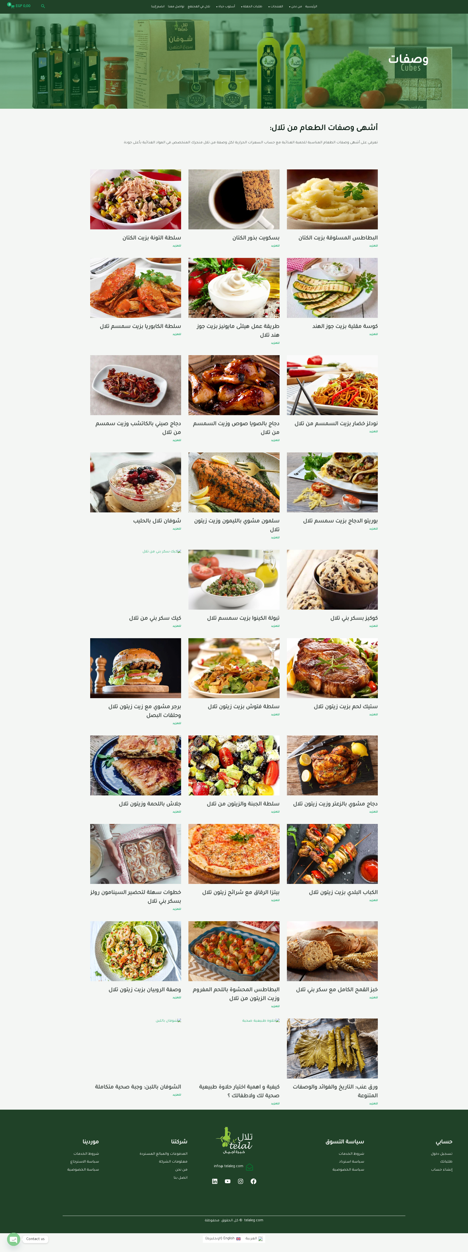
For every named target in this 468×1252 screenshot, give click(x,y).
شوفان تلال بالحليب (157, 522)
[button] (42, 6)
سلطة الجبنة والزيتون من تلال (243, 805)
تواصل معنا (176, 7)
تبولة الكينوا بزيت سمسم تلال (243, 619)
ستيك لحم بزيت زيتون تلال (346, 707)
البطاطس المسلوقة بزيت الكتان (338, 239)
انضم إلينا (158, 7)
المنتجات (277, 7)
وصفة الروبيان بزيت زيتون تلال (144, 990)
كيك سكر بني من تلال (155, 619)
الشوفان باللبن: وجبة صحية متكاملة (138, 1088)
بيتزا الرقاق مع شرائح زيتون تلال (241, 893)
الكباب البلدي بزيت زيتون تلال (343, 893)
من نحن (296, 7)
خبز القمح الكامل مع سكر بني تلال (337, 990)
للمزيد (373, 246)
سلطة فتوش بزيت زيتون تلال (244, 707)
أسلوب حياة (226, 7)
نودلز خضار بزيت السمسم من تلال (336, 424)
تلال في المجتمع (199, 7)
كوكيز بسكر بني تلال (354, 619)
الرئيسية (311, 7)
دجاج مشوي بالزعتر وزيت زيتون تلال (335, 805)
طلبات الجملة (252, 7)
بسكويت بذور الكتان (256, 239)
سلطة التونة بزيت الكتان (151, 239)
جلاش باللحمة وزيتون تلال (150, 805)
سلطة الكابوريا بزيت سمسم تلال (140, 327)
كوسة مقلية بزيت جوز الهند (345, 327)
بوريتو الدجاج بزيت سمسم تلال (340, 522)
